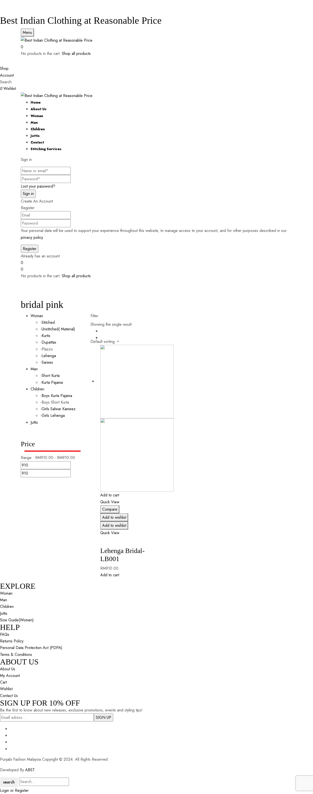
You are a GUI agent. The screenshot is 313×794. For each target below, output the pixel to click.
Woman (37, 316)
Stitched (48, 322)
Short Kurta (51, 375)
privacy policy (32, 237)
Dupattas (49, 342)
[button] (156, 47)
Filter (94, 316)
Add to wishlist (114, 517)
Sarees (47, 362)
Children (37, 389)
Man (34, 369)
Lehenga (49, 356)
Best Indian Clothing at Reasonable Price (81, 20)
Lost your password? (38, 186)
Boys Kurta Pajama (57, 395)
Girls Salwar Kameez (59, 409)
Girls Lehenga (53, 415)
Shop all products (76, 53)
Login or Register (14, 790)
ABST (29, 770)
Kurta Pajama (52, 382)
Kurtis (46, 335)
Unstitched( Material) (58, 329)
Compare (109, 509)
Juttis (34, 422)
